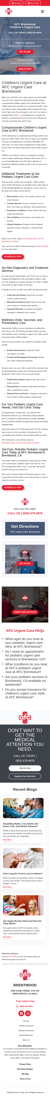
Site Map (25, 1074)
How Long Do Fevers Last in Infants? (23, 873)
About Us (26, 1040)
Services (26, 1021)
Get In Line (17, 3)
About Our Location (25, 612)
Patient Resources (26, 1035)
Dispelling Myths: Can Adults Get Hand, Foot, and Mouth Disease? (20, 825)
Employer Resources (26, 1030)
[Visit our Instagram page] (28, 1013)
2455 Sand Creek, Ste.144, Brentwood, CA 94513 (20, 443)
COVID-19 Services (26, 1026)
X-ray (20, 115)
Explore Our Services (25, 776)
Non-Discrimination (25, 1069)
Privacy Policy (25, 1064)
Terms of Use (25, 1079)
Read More (7, 840)
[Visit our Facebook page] (21, 1013)
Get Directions (26, 1001)
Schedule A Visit (13, 257)
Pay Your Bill (34, 3)
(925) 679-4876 (34, 32)
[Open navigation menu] (42, 11)
